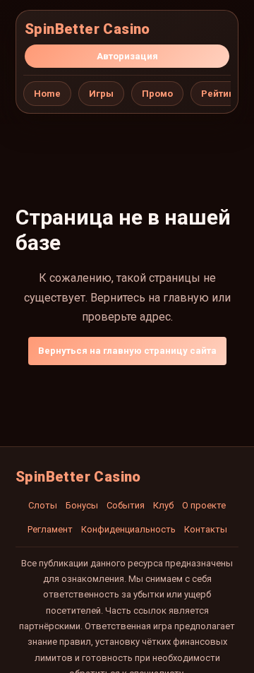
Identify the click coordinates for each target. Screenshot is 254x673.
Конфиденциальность (128, 529)
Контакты (205, 529)
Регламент (50, 529)
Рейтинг (219, 93)
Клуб (163, 505)
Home (47, 93)
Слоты (42, 505)
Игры (101, 93)
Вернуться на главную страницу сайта (127, 350)
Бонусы (82, 505)
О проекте (204, 505)
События (126, 505)
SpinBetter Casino (87, 28)
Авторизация (127, 56)
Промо (157, 93)
